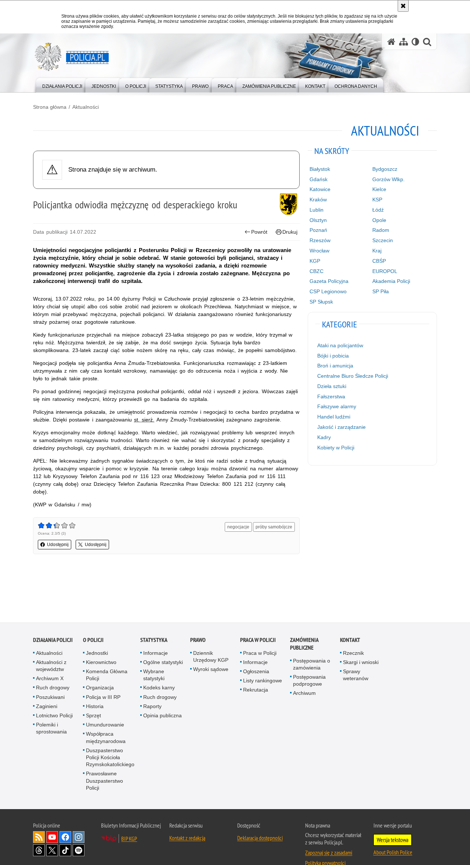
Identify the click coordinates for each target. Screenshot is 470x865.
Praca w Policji (258, 640)
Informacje (155, 653)
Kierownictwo (101, 663)
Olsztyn (318, 220)
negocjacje (238, 527)
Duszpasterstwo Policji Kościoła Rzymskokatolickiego (110, 758)
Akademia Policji (391, 281)
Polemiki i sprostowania (51, 728)
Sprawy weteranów (355, 675)
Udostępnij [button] (58, 544)
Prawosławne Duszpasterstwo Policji (104, 781)
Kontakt (350, 640)
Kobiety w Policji (335, 448)
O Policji (93, 640)
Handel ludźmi (333, 417)
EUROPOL (384, 271)
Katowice (320, 189)
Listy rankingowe (262, 681)
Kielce (379, 189)
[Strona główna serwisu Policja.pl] (391, 41)
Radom (380, 230)
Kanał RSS (39, 838)
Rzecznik (353, 653)
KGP (315, 261)
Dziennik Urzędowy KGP (210, 656)
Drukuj (289, 232)
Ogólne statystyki (163, 663)
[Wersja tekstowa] (415, 41)
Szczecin (382, 240)
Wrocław (319, 251)
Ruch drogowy (52, 688)
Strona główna (49, 107)
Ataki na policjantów (340, 345)
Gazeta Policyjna (329, 281)
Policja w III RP (103, 697)
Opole (379, 220)
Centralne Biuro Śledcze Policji (352, 376)
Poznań (318, 230)
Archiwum (304, 694)
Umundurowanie (105, 725)
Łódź (378, 210)
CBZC (316, 271)
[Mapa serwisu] (403, 41)
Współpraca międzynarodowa (106, 738)
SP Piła (380, 291)
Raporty (152, 707)
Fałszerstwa (331, 396)
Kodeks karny (159, 688)
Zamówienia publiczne (304, 644)
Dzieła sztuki (331, 386)
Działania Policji (53, 640)
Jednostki (97, 653)
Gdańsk (319, 179)
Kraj (377, 251)
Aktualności (85, 107)
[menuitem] (62, 85)
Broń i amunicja (335, 366)
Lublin (316, 210)
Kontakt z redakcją (187, 838)
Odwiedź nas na (52, 838)
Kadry (324, 437)
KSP (377, 199)
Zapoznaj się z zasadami (328, 853)
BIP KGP (129, 839)
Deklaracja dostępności (260, 838)
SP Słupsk (321, 302)
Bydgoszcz (384, 169)
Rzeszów (320, 240)
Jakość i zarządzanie (341, 427)
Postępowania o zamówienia (311, 664)
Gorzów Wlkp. (388, 179)
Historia (95, 707)
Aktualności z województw (51, 666)
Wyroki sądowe (210, 670)
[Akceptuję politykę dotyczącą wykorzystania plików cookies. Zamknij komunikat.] (403, 6)
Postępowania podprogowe (309, 681)
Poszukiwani (50, 697)
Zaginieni (46, 707)
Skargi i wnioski (361, 663)
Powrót (259, 232)
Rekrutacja (255, 690)
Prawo (198, 640)
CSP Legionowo (328, 291)
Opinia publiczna (162, 716)
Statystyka (153, 640)
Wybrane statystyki (153, 675)
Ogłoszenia (256, 672)
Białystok (320, 169)
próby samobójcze (274, 527)
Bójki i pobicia (333, 356)
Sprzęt (93, 716)
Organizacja (100, 688)
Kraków (318, 199)
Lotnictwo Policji (54, 716)
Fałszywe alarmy (336, 406)
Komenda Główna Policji (106, 675)
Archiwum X (50, 679)
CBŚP (379, 261)
